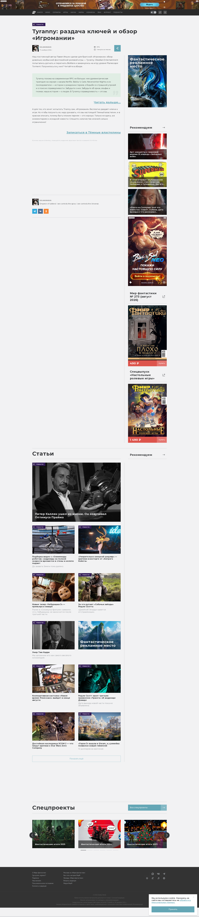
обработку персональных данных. (171, 901)
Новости (40, 24)
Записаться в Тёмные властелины (94, 132)
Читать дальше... (107, 102)
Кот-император (45, 47)
